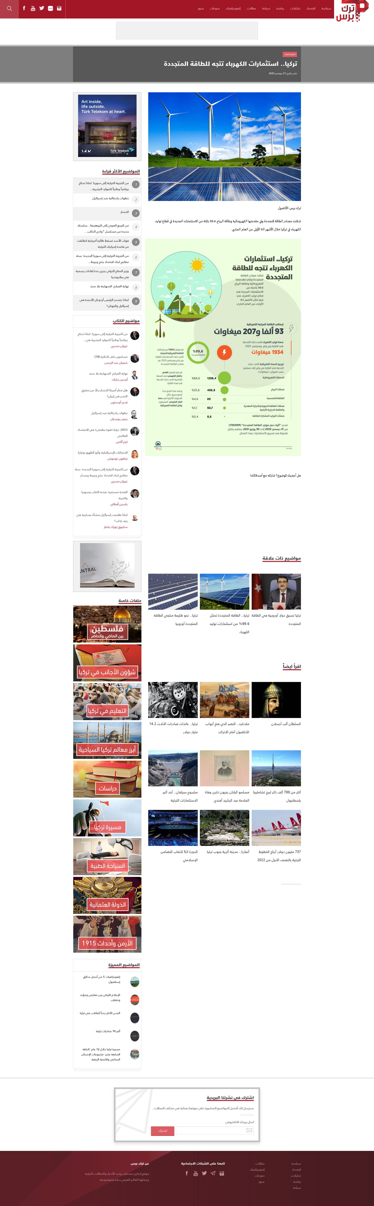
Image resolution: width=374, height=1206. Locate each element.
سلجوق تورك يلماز (116, 527)
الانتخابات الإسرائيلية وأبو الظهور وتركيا (103, 452)
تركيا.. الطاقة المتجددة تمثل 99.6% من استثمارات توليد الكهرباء (229, 623)
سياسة (326, 8)
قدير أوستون (119, 402)
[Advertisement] (224, 515)
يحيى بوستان (119, 419)
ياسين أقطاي (119, 504)
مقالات (251, 8)
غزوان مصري (119, 346)
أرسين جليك (120, 379)
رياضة (280, 8)
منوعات (215, 8)
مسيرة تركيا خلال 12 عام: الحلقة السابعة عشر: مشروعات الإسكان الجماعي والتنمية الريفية (100, 1054)
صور (201, 8)
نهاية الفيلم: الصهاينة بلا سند (109, 286)
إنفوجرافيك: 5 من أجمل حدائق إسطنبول (101, 979)
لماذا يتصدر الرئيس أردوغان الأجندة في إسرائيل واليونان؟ (104, 303)
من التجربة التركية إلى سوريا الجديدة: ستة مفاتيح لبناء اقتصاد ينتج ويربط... (102, 259)
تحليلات (295, 8)
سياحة (266, 8)
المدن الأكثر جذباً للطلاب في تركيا (100, 1013)
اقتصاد (310, 8)
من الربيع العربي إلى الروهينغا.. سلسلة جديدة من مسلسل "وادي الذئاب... (103, 228)
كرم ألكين (122, 442)
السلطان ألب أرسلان (286, 723)
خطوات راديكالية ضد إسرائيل (111, 198)
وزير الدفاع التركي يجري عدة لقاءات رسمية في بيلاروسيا (102, 274)
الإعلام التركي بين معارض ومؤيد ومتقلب (100, 997)
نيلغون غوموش (118, 458)
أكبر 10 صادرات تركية (108, 1031)
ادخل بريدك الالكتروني (240, 1122)
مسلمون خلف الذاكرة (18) (111, 356)
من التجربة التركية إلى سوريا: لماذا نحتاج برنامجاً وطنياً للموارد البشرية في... (103, 337)
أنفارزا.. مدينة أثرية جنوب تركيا (228, 851)
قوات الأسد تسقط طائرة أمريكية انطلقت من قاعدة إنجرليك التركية (103, 243)
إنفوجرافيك (233, 8)
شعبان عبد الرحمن (116, 362)
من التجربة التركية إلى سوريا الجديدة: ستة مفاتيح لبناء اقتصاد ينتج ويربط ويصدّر (101, 472)
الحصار (125, 212)
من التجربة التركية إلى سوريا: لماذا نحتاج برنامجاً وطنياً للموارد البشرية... (104, 186)
